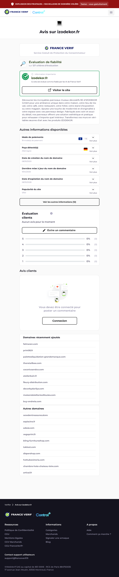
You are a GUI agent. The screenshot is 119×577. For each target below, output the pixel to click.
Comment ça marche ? (99, 534)
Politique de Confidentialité (19, 530)
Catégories (51, 530)
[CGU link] (51, 213)
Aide (89, 530)
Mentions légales (14, 538)
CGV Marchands (13, 542)
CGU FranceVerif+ (14, 546)
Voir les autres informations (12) (59, 202)
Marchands (52, 534)
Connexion (59, 320)
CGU (7, 534)
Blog (48, 542)
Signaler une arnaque (57, 538)
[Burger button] (111, 12)
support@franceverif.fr (16, 558)
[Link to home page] (16, 12)
